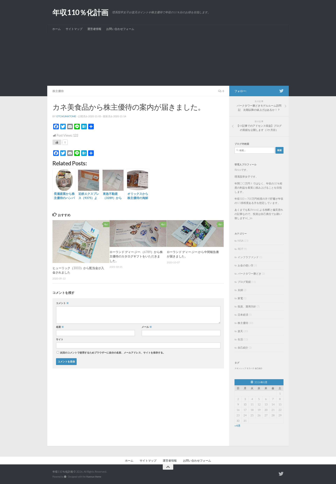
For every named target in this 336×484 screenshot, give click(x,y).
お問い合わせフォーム (120, 28)
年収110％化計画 (80, 12)
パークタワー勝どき (249, 273)
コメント (62, 302)
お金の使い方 (245, 265)
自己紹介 (243, 347)
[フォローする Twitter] (281, 91)
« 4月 (237, 425)
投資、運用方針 (247, 306)
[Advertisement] (168, 59)
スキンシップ (240, 368)
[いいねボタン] (56, 142)
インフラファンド (248, 257)
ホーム (56, 28)
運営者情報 (94, 28)
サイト (59, 339)
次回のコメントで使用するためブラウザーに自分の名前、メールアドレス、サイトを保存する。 (112, 352)
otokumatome (66, 116)
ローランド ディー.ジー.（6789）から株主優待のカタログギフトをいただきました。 (136, 256)
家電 (240, 298)
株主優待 (58, 91)
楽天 (240, 331)
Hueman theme (93, 476)
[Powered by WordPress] (65, 477)
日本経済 (243, 314)
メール (147, 326)
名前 (60, 326)
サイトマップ (74, 28)
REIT (240, 248)
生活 (240, 339)
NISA (240, 240)
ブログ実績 (244, 281)
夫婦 (240, 290)
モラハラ (250, 368)
